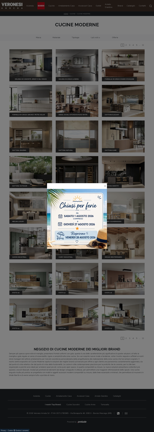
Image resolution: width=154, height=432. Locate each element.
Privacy (3, 430)
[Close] (105, 186)
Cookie (10, 430)
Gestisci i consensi (22, 430)
